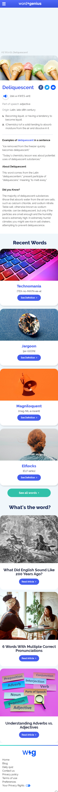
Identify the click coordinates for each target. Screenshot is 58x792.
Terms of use (9, 778)
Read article (28, 581)
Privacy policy (10, 774)
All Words (6, 52)
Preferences (9, 781)
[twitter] (47, 87)
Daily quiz (7, 767)
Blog (5, 763)
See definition (28, 298)
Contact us (8, 770)
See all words (28, 492)
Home (5, 759)
